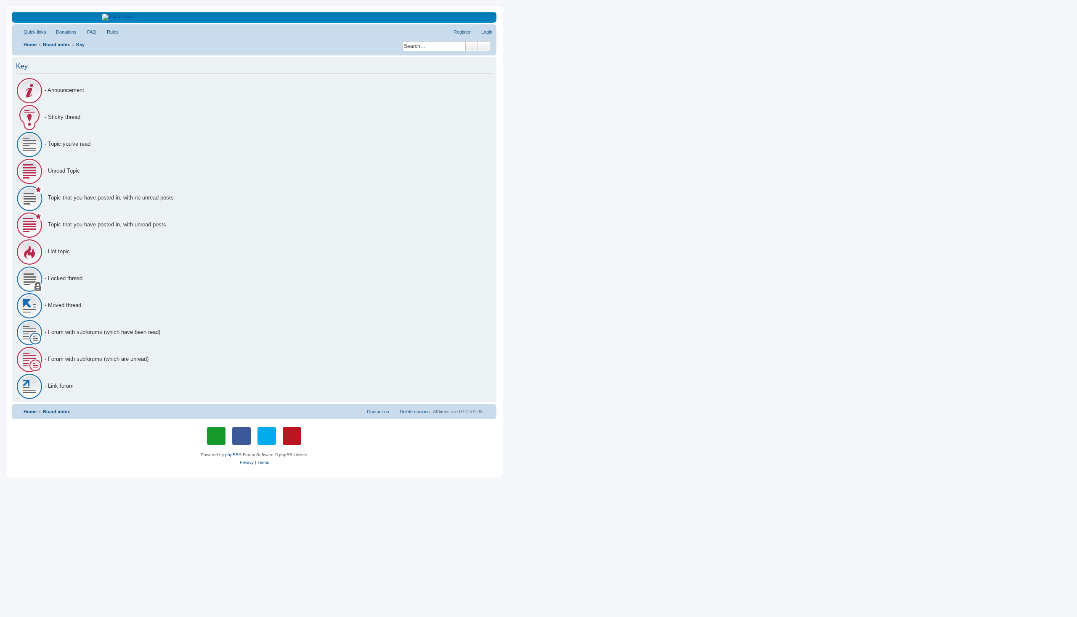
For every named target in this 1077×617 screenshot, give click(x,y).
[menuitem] (62, 31)
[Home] (254, 17)
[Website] (216, 436)
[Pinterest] (292, 436)
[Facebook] (241, 436)
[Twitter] (266, 436)
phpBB (232, 454)
